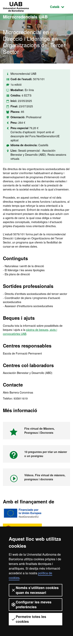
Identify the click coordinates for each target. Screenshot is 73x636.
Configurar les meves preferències (33, 604)
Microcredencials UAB (25, 17)
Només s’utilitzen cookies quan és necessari (37, 590)
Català (60, 6)
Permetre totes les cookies (31, 619)
